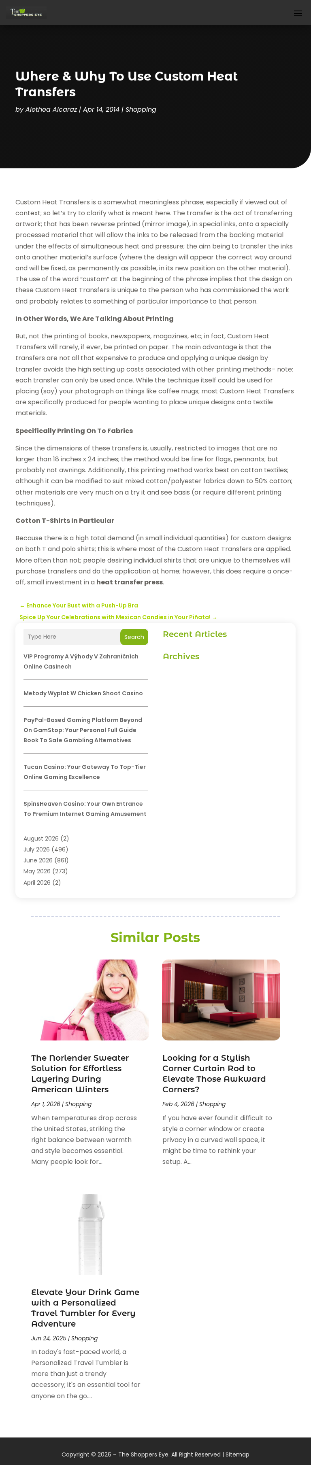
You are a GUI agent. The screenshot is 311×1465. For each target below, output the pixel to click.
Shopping (141, 109)
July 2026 (36, 849)
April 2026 (37, 883)
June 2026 (38, 860)
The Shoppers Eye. (144, 1454)
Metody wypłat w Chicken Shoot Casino (83, 693)
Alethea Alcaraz (51, 109)
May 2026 (37, 871)
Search (134, 637)
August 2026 (41, 838)
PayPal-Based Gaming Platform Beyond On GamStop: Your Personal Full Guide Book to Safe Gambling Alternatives (82, 730)
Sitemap (237, 1454)
